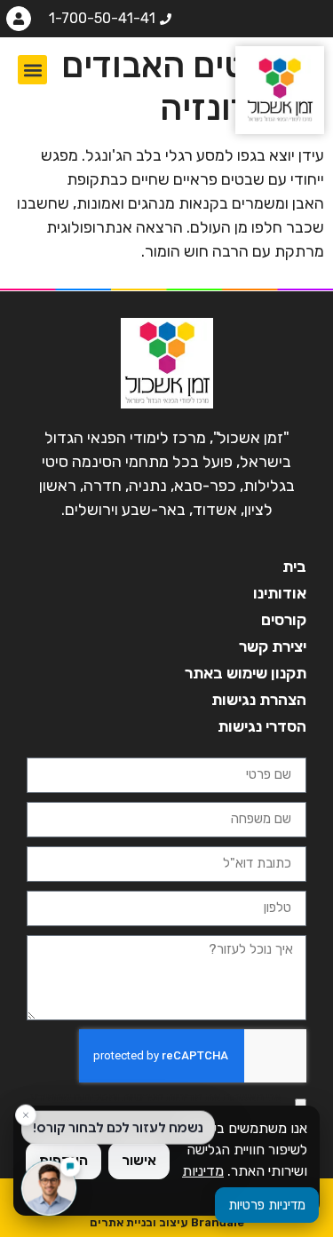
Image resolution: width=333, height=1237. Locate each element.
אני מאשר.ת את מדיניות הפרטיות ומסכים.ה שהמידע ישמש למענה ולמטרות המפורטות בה (155, 1103)
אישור (139, 1160)
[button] (32, 69)
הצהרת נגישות (258, 700)
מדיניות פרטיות (266, 1205)
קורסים (283, 620)
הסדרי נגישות (262, 726)
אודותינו (279, 593)
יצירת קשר (272, 646)
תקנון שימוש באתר (245, 673)
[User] (18, 18)
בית (294, 566)
